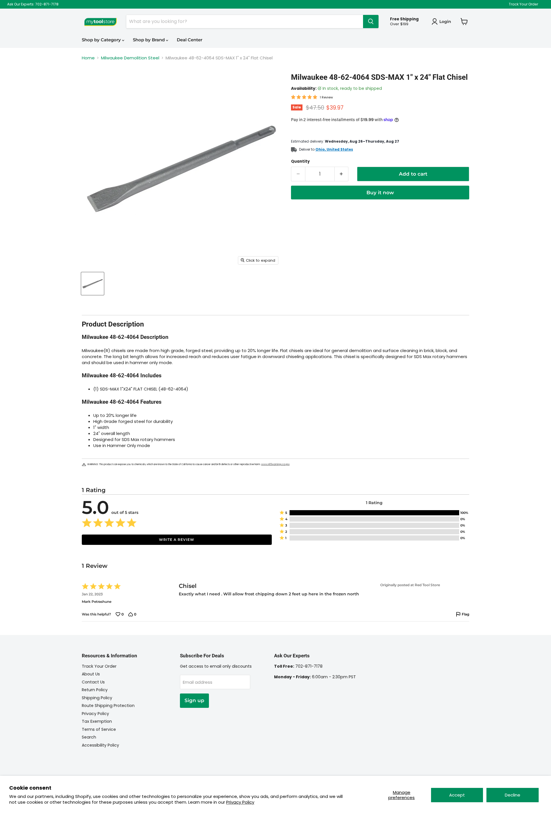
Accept (457, 795)
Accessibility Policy (100, 745)
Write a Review (176, 539)
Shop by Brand (149, 39)
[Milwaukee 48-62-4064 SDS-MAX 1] (92, 283)
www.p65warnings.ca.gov (275, 464)
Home (88, 57)
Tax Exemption (97, 721)
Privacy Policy (240, 802)
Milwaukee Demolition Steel (130, 57)
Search (89, 737)
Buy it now (380, 192)
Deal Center (189, 39)
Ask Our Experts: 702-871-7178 (33, 4)
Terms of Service (99, 729)
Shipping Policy (97, 698)
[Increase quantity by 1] (342, 174)
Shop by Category (102, 39)
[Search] (371, 21)
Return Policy (95, 690)
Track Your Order (523, 4)
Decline (512, 795)
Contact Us (93, 682)
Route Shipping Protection (108, 705)
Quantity (300, 161)
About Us (91, 674)
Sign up (194, 700)
